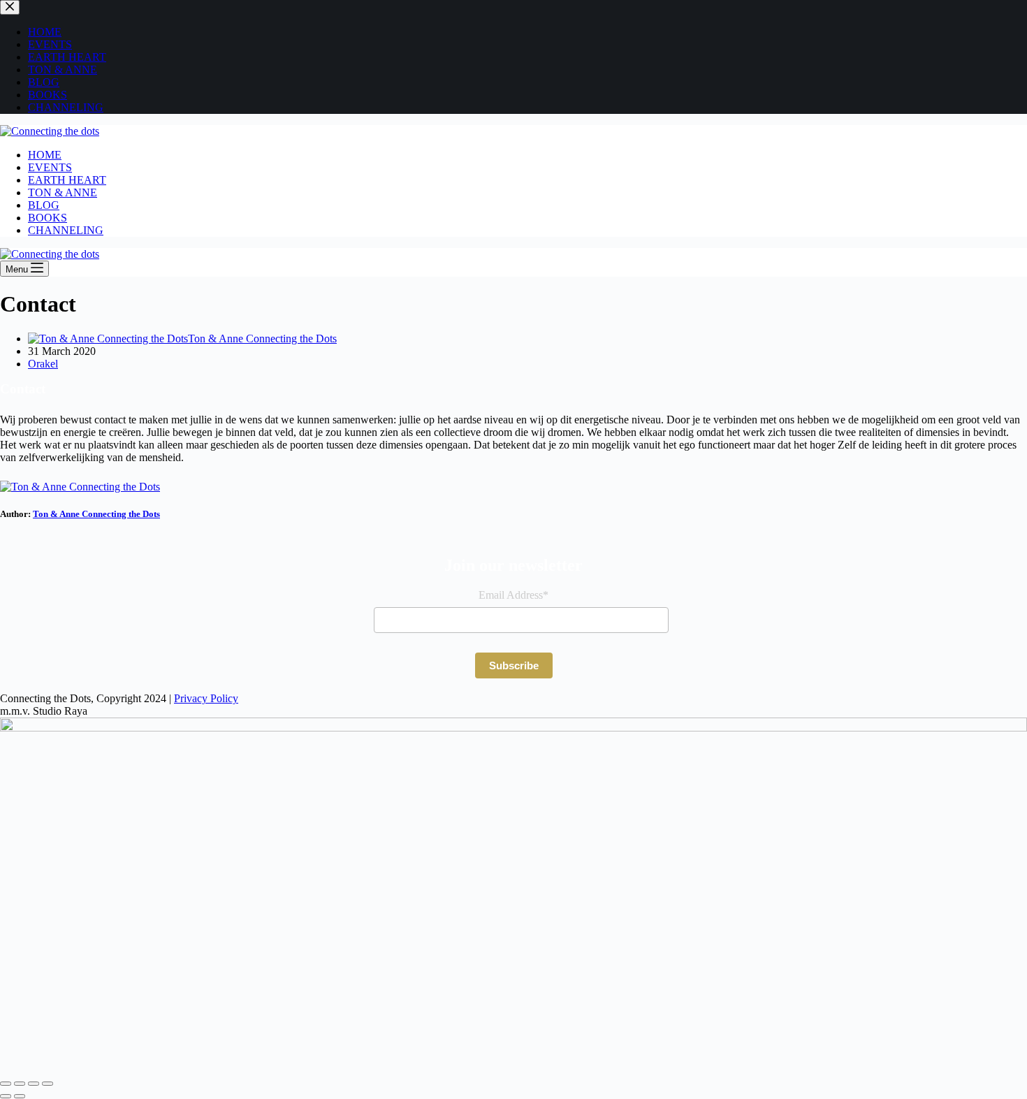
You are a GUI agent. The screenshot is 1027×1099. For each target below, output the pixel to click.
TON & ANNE (62, 192)
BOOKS (47, 218)
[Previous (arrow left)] (5, 1096)
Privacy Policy (206, 698)
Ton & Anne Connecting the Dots (96, 514)
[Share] (33, 1084)
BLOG (43, 205)
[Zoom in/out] (5, 1084)
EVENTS (50, 167)
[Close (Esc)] (47, 1084)
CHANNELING (65, 230)
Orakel (43, 364)
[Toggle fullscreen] (19, 1084)
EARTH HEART (67, 180)
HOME (44, 155)
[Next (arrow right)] (19, 1096)
